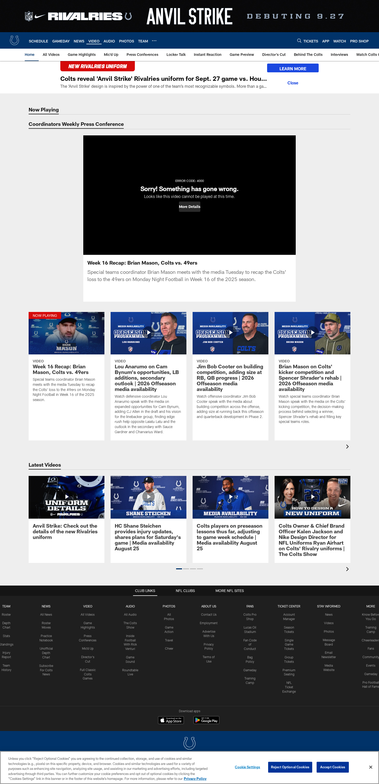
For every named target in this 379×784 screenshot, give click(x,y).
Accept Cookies (332, 767)
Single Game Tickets (289, 644)
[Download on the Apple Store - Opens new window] (171, 720)
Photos (169, 606)
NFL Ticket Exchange (289, 687)
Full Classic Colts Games (88, 674)
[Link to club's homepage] (14, 40)
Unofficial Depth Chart (46, 653)
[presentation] (348, 447)
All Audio (130, 614)
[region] (189, 767)
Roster (6, 614)
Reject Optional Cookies (290, 767)
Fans (371, 648)
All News (46, 614)
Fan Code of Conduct (250, 644)
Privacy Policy (195, 779)
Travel (169, 640)
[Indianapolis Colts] (189, 744)
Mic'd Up (88, 648)
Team (6, 606)
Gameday (250, 670)
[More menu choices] (154, 41)
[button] (189, 207)
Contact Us (209, 614)
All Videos (88, 614)
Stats (6, 636)
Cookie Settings (247, 767)
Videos (329, 623)
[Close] (293, 82)
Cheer (169, 648)
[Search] (299, 40)
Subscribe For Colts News (46, 670)
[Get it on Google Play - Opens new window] (206, 722)
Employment (209, 623)
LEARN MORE (292, 68)
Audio (130, 606)
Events (370, 665)
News (46, 606)
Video (87, 606)
